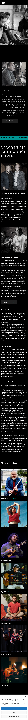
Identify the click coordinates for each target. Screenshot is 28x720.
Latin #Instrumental (13, 592)
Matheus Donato (6, 560)
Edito (5, 91)
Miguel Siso (4, 592)
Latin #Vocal (14, 530)
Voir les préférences (14, 716)
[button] (26, 696)
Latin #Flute (13, 498)
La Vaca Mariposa (6, 654)
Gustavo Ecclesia (6, 623)
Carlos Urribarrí (5, 685)
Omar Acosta (5, 498)
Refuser (14, 712)
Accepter (14, 708)
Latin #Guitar (15, 623)
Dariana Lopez (5, 530)
